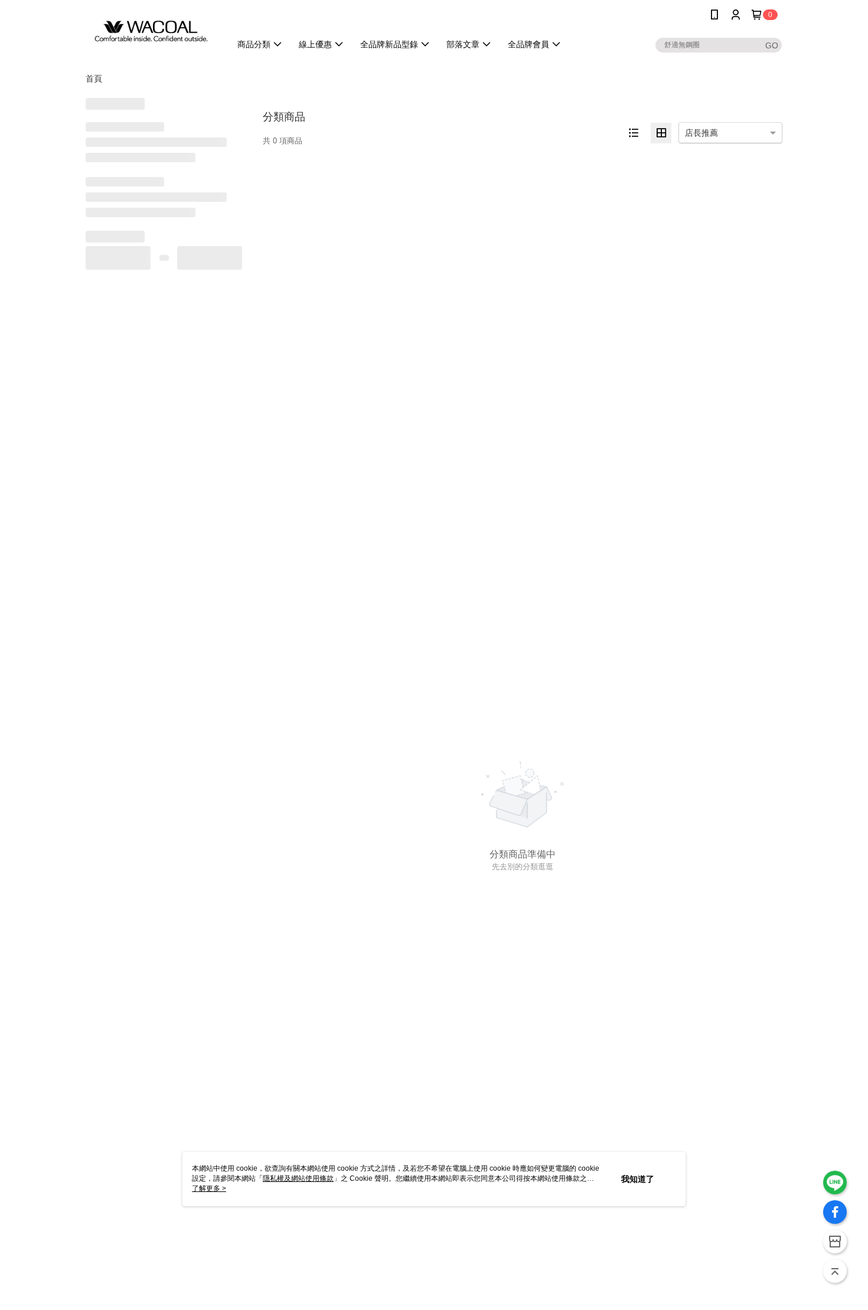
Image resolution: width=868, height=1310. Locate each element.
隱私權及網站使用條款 (298, 1178)
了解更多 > (209, 1188)
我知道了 (637, 1179)
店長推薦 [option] (701, 132)
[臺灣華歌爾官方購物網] (151, 31)
